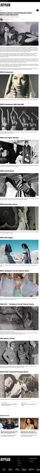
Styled (1, 10)
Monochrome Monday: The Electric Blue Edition (28, 405)
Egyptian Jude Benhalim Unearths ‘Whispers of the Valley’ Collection (9, 405)
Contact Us (19, 463)
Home (19, 458)
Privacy (19, 465)
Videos (19, 460)
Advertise (19, 462)
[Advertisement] (18, 411)
